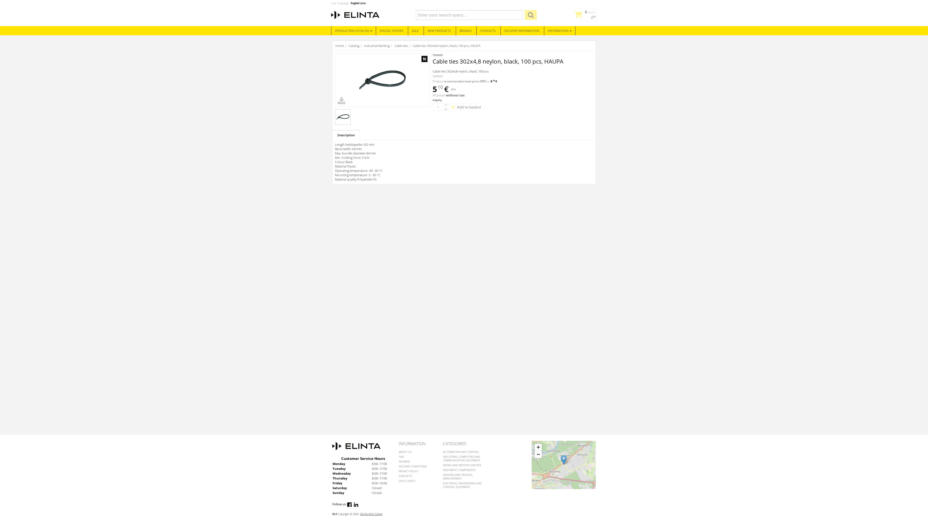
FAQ (401, 456)
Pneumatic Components (459, 470)
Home (339, 46)
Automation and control (461, 452)
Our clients (407, 481)
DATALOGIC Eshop (371, 514)
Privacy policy (408, 471)
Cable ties (401, 46)
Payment (404, 461)
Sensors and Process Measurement (457, 476)
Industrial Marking (377, 46)
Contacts (405, 476)
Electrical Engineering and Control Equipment (462, 485)
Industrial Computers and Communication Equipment (461, 458)
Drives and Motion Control (462, 465)
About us (405, 452)
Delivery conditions (413, 466)
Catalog (354, 46)
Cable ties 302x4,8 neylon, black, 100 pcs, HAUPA (446, 46)
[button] (564, 460)
